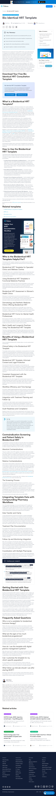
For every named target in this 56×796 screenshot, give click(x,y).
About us (44, 759)
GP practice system (16, 202)
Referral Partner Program (47, 767)
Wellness (17, 774)
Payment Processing (6, 771)
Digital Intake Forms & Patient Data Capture (19, 565)
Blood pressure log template (10, 216)
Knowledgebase (32, 772)
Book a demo (49, 6)
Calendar (4, 763)
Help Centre (31, 764)
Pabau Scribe (4, 765)
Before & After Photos (6, 769)
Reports (3, 772)
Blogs (30, 759)
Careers (43, 761)
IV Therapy (18, 769)
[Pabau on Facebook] (5, 787)
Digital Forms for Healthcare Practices (18, 572)
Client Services (32, 766)
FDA (13, 133)
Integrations (31, 770)
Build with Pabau (45, 763)
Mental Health (18, 772)
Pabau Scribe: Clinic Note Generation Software (18, 578)
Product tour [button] (31, 774)
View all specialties (19, 778)
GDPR (37, 791)
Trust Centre (44, 772)
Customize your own (22, 94)
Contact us (44, 776)
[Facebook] (7, 27)
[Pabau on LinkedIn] (9, 787)
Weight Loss (18, 771)
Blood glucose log (7, 214)
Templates (4, 11)
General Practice (19, 759)
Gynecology (18, 776)
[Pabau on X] (7, 787)
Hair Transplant (18, 767)
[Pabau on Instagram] (3, 787)
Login (43, 774)
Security (43, 771)
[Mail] (16, 27)
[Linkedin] (13, 27)
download (28, 2)
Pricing (30, 778)
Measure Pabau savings (46, 769)
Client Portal (4, 767)
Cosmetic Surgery (19, 763)
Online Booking (5, 759)
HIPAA (40, 791)
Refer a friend (44, 765)
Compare (30, 779)
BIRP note (6, 211)
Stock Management (6, 774)
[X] (10, 27)
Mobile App (4, 776)
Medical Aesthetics (19, 761)
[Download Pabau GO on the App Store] (41, 2)
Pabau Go (4, 761)
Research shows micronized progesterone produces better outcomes (17, 471)
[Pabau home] (3, 27)
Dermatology (18, 765)
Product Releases (32, 776)
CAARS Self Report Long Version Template (13, 209)
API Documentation (32, 768)
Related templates (43, 43)
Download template (10, 94)
